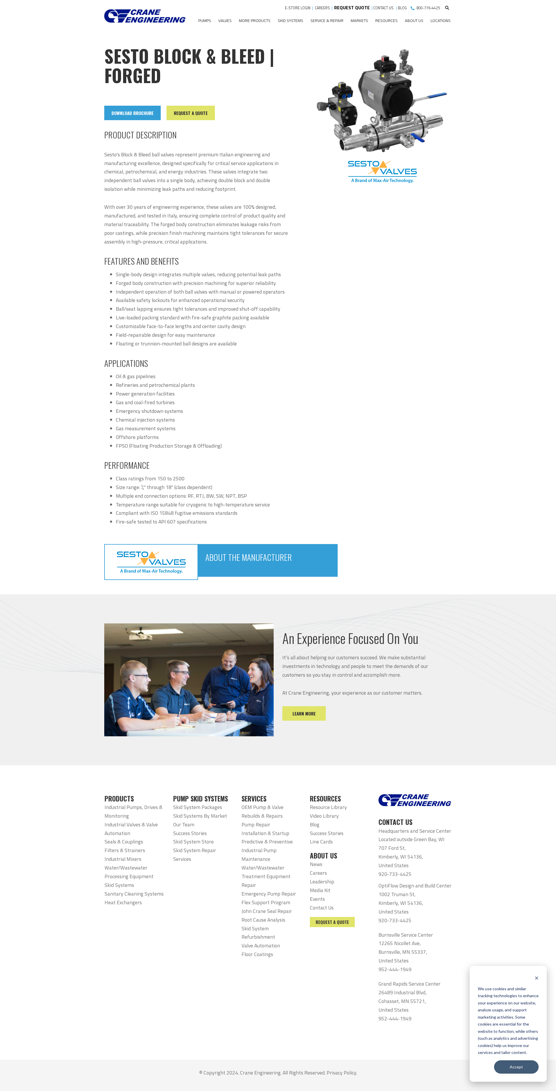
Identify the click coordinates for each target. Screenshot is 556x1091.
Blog (314, 824)
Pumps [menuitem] (204, 20)
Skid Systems (119, 885)
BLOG (402, 8)
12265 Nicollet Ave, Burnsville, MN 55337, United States (402, 951)
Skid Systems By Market (200, 816)
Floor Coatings (257, 954)
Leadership (322, 881)
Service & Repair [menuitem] (326, 20)
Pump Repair (256, 824)
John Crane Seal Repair (267, 911)
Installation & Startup (265, 833)
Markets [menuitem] (359, 20)
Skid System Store (193, 841)
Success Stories (190, 833)
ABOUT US (323, 856)
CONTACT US (383, 8)
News (316, 864)
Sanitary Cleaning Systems (134, 894)
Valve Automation (261, 945)
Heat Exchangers (123, 902)
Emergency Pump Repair (269, 894)
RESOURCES (325, 798)
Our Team (183, 824)
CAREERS (322, 8)
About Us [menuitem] (414, 20)
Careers (318, 873)
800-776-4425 (428, 8)
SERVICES (254, 798)
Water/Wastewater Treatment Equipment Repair (266, 876)
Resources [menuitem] (386, 20)
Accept (516, 1066)
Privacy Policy (341, 1073)
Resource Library (328, 807)
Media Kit (320, 890)
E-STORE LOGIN (297, 8)
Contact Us (322, 907)
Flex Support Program (266, 902)
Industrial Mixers (123, 859)
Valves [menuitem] (225, 20)
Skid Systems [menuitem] (290, 20)
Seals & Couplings (124, 841)
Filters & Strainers (125, 850)
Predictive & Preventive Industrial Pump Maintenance (267, 850)
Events (317, 899)
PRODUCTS (119, 798)
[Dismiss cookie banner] (537, 977)
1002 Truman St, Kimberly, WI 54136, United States (400, 903)
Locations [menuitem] (441, 20)
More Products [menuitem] (254, 20)
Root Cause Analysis (263, 920)
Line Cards (321, 841)
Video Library (324, 816)
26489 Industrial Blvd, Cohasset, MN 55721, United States (402, 1001)
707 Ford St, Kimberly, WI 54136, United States (400, 856)
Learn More (304, 713)
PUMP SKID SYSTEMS (200, 798)
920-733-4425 (394, 874)
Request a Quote (332, 922)
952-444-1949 (394, 969)
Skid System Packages (197, 807)
